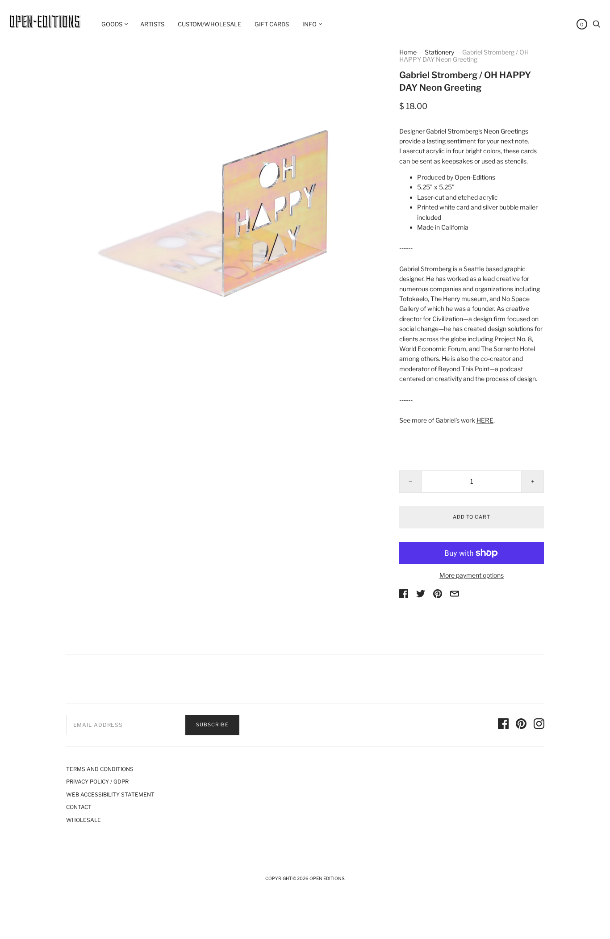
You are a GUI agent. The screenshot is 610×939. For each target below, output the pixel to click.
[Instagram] (539, 725)
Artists (152, 24)
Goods (111, 24)
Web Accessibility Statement (110, 794)
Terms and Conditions (100, 769)
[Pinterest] (521, 725)
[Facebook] (503, 725)
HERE (484, 420)
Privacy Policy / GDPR (97, 781)
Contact (79, 807)
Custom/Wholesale (209, 24)
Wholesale (83, 820)
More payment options (471, 575)
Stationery (439, 52)
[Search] (596, 26)
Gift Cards (272, 24)
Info (309, 24)
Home (408, 52)
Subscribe (212, 724)
